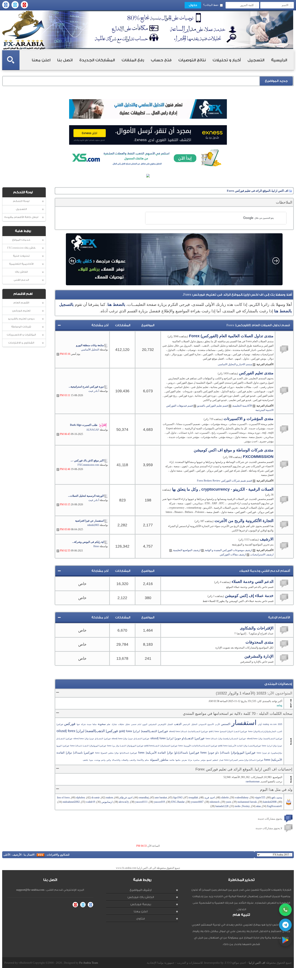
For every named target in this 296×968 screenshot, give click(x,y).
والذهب (132, 760)
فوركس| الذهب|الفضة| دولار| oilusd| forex (264, 739)
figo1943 (177, 797)
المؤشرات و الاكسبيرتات (21, 334)
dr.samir (95, 797)
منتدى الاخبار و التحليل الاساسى (235, 364)
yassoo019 (159, 801)
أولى (260, 724)
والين (108, 760)
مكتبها (178, 760)
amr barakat (161, 797)
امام (139, 724)
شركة (83, 724)
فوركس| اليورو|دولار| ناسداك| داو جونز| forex (227, 752)
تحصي (134, 724)
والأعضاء (140, 760)
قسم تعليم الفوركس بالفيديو (212, 405)
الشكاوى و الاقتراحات (21, 342)
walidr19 (90, 801)
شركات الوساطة (21, 326)
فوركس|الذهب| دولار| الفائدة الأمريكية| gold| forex (239, 746)
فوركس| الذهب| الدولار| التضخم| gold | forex (228, 731)
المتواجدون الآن (280, 693)
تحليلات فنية (21, 256)
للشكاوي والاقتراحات (58, 854)
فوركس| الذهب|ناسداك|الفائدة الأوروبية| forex (197, 746)
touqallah (193, 797)
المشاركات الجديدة (97, 60)
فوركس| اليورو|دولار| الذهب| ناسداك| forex (88, 746)
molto (238, 806)
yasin (228, 801)
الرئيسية (279, 60)
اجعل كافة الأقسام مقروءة (21, 217)
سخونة (102, 724)
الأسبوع (211, 724)
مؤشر (203, 760)
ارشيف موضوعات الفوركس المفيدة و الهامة (228, 550)
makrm (109, 797)
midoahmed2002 (71, 801)
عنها (78, 724)
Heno (96, 546)
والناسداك (116, 760)
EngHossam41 (274, 806)
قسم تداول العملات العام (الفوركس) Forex (258, 325)
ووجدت (97, 760)
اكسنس (225, 724)
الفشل (170, 724)
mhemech (215, 801)
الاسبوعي (202, 724)
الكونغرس (162, 724)
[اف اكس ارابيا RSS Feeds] (40, 854)
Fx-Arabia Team (88, 962)
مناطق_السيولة (159, 759)
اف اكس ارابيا (257, 962)
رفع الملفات (133, 60)
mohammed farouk (247, 801)
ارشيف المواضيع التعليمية (186, 550)
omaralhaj (144, 797)
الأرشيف (16, 854)
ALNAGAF (92, 429)
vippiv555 (260, 797)
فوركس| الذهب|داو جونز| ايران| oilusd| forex (177, 738)
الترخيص (186, 724)
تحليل (127, 724)
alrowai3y (124, 801)
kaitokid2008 (269, 801)
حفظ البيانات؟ (210, 4)
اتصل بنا (65, 60)
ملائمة (171, 760)
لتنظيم (215, 760)
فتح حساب (161, 60)
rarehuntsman (253, 781)
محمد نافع (277, 797)
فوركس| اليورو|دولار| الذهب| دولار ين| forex (125, 746)
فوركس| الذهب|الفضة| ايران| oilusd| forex (87, 731)
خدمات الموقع (21, 239)
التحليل (194, 724)
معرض (184, 760)
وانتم (103, 760)
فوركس (69, 724)
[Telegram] (285, 925)
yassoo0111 (141, 801)
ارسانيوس (106, 801)
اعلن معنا (41, 60)
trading (266, 724)
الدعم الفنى (21, 280)
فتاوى (140, 918)
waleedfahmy (242, 797)
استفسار (244, 722)
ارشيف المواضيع (140, 890)
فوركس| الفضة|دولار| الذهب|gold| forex (160, 746)
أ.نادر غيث (93, 390)
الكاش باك (21, 272)
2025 (280, 724)
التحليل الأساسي (90, 349)
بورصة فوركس (140, 904)
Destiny (246, 806)
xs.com (273, 724)
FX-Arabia (24, 30)
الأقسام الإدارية (279, 617)
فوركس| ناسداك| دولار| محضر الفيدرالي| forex (243, 760)
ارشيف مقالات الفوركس (233, 554)
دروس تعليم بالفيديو (21, 318)
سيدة (89, 724)
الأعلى (6, 854)
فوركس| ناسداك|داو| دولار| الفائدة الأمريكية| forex (168, 752)
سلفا (95, 724)
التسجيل (255, 60)
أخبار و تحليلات (227, 60)
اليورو (145, 724)
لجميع (209, 760)
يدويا (91, 760)
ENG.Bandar (178, 801)
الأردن (217, 724)
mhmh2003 (93, 525)
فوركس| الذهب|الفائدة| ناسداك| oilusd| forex (188, 731)
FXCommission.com (88, 464)
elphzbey (80, 797)
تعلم (108, 724)
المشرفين (152, 724)
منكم (147, 760)
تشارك (114, 724)
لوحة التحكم (21, 201)
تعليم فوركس (21, 310)
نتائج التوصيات (192, 60)
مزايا (190, 760)
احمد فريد (209, 797)
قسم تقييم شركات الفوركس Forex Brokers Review (224, 480)
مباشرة (196, 760)
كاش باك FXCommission (21, 247)
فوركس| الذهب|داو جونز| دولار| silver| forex (92, 739)
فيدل (221, 760)
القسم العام (21, 302)
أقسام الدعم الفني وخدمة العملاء (264, 571)
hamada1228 (221, 806)
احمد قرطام (125, 797)
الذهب (178, 724)
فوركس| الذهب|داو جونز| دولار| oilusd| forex (130, 739)
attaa (258, 806)
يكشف (85, 760)
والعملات (124, 760)
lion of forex (63, 797)
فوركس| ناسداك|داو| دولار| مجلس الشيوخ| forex (116, 753)
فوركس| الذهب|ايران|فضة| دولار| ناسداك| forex (226, 739)
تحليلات (121, 724)
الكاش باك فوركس (140, 897)
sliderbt (225, 797)
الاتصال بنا (29, 854)
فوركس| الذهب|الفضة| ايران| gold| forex (143, 731)
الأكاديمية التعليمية (21, 264)
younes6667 (197, 801)
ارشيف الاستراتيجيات (261, 554)
